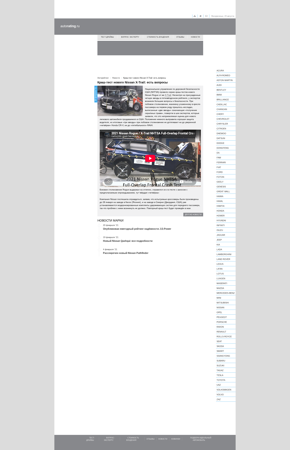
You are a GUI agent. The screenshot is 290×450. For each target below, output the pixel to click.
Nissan (220, 307)
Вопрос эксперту (130, 37)
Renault (221, 331)
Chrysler (222, 124)
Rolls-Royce (224, 336)
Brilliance (223, 99)
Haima (220, 196)
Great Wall (223, 191)
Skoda (220, 346)
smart (220, 351)
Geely (220, 182)
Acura (220, 70)
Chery (220, 114)
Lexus (220, 264)
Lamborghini (224, 254)
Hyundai (221, 220)
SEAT (219, 341)
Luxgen (221, 278)
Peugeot (222, 317)
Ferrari (221, 162)
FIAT (219, 167)
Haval (220, 201)
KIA (218, 244)
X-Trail (168, 95)
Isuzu (220, 230)
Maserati (222, 283)
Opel (219, 312)
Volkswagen (224, 389)
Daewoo (221, 133)
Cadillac (222, 104)
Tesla (220, 375)
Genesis (221, 186)
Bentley (221, 90)
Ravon (220, 327)
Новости (195, 37)
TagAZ (220, 370)
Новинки (175, 439)
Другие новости (193, 215)
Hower (221, 215)
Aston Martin (225, 80)
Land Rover (223, 259)
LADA (219, 249)
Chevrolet (223, 119)
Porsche (222, 322)
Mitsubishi (223, 302)
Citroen (221, 128)
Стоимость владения (158, 37)
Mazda (220, 288)
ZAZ (219, 399)
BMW (219, 95)
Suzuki (220, 365)
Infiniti (221, 225)
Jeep (219, 240)
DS (218, 153)
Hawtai (220, 206)
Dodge (220, 143)
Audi (219, 85)
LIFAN (219, 269)
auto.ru (70, 26)
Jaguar (221, 235)
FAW (219, 157)
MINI (219, 298)
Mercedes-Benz (226, 293)
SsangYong (223, 356)
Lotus (220, 273)
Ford (220, 172)
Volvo (220, 394)
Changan (222, 109)
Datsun (221, 138)
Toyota (221, 380)
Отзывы (180, 37)
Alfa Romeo (223, 75)
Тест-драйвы (107, 37)
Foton (220, 177)
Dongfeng (223, 148)
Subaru (221, 360)
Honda (220, 211)
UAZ (219, 385)
